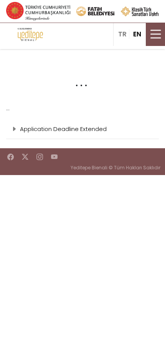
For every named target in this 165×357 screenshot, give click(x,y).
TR (122, 34)
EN (137, 34)
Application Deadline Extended (63, 129)
